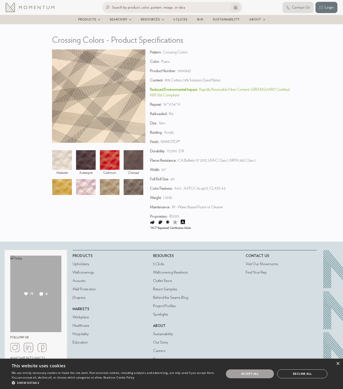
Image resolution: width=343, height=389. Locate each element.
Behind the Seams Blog (170, 297)
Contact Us (257, 256)
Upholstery (81, 264)
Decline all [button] (302, 374)
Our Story (160, 342)
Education (80, 342)
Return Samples (165, 289)
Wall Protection (84, 289)
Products (82, 256)
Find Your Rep (256, 272)
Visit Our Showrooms (262, 264)
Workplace (81, 317)
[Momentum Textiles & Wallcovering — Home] (34, 7)
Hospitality (81, 334)
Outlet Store (162, 281)
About (159, 326)
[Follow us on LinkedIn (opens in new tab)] (28, 347)
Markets (81, 309)
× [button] (338, 363)
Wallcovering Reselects (170, 272)
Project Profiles (164, 306)
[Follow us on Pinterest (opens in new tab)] (42, 347)
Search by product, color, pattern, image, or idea (148, 7)
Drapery (79, 297)
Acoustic (79, 281)
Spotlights (160, 314)
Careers (159, 351)
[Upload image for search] (235, 7)
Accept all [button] (250, 374)
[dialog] (171, 374)
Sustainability (163, 334)
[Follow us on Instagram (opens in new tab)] (15, 347)
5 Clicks (158, 264)
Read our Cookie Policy (118, 377)
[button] (115, 383)
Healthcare (81, 325)
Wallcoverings (83, 272)
